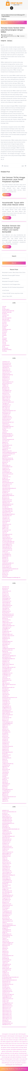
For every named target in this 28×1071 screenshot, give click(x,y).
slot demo (4, 322)
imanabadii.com (5, 798)
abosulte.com (5, 558)
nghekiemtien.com (6, 724)
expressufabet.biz (6, 602)
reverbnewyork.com (6, 391)
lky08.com (4, 681)
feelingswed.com (6, 491)
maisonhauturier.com (7, 515)
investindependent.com (7, 511)
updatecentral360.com (7, 944)
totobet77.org (5, 1001)
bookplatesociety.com (7, 417)
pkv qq (3, 346)
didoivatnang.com (6, 479)
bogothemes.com (6, 406)
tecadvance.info (5, 737)
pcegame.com (5, 527)
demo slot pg (5, 325)
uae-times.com (5, 586)
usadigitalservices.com (7, 673)
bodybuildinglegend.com (7, 711)
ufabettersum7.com (6, 1007)
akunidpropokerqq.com (7, 433)
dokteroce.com (5, 716)
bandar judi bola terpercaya (8, 310)
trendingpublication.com (7, 1003)
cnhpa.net (4, 938)
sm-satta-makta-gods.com (8, 541)
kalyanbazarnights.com (7, 634)
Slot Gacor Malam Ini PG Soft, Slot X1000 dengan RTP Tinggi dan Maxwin (13, 15)
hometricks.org (5, 967)
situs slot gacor (8, 1037)
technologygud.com (6, 929)
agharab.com (5, 449)
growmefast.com (6, 918)
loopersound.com (6, 399)
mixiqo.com (4, 971)
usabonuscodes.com (6, 540)
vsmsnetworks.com (6, 591)
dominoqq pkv (5, 348)
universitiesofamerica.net (8, 615)
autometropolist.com (7, 472)
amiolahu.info (5, 740)
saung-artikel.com (6, 867)
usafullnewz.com (6, 361)
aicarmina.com (5, 380)
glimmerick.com (5, 387)
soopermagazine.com (7, 544)
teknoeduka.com (6, 535)
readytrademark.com (6, 547)
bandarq (4, 328)
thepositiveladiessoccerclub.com (9, 452)
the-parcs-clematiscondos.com (9, 811)
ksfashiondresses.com (7, 935)
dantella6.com (5, 629)
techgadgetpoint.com (7, 911)
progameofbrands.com (7, 616)
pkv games (4, 313)
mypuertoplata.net (6, 604)
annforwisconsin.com (7, 383)
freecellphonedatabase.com (8, 836)
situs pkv (4, 306)
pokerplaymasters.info (7, 820)
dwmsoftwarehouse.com (7, 482)
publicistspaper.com (6, 555)
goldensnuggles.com (6, 853)
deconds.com (5, 574)
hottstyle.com (5, 507)
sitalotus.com (5, 939)
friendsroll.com (5, 423)
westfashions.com (6, 698)
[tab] (11, 8)
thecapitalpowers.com (7, 995)
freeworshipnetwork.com (7, 459)
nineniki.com (5, 640)
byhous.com (5, 788)
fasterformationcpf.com (7, 852)
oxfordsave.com (5, 865)
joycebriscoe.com (6, 379)
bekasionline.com (6, 596)
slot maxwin (9, 1039)
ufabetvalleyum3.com (7, 1018)
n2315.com (4, 677)
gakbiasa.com (5, 793)
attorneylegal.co (5, 908)
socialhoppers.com (6, 674)
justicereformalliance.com (8, 402)
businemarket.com (6, 877)
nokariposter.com (6, 654)
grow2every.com (5, 498)
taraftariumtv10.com (7, 709)
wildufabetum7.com (6, 1024)
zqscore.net (5, 946)
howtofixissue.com (6, 606)
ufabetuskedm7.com (6, 1014)
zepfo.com (4, 532)
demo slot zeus (5, 319)
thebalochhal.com (6, 370)
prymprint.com (5, 957)
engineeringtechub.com (7, 905)
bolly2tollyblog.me (6, 783)
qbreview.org (5, 618)
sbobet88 (21, 1037)
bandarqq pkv (9, 1064)
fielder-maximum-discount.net (9, 684)
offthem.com (5, 592)
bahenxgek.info (5, 826)
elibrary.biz (4, 438)
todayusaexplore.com (7, 366)
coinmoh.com (5, 475)
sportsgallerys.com (6, 899)
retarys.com (5, 850)
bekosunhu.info (5, 750)
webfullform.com (6, 609)
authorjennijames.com (7, 445)
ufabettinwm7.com (6, 1008)
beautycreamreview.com (7, 473)
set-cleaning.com (6, 553)
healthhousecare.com (7, 499)
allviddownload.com (6, 611)
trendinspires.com (6, 703)
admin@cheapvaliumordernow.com (9, 36)
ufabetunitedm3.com (7, 1011)
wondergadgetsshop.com (8, 426)
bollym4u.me (5, 782)
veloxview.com (5, 1020)
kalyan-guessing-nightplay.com (9, 655)
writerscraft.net (5, 665)
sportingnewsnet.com (7, 890)
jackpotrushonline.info (7, 833)
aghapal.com (5, 442)
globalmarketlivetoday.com (8, 495)
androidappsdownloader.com (8, 658)
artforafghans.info (6, 732)
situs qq (4, 342)
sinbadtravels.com (6, 842)
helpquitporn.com (6, 502)
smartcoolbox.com (6, 988)
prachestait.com (6, 730)
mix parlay (8, 1060)
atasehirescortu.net (6, 903)
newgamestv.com (6, 898)
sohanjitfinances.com (7, 990)
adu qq (3, 307)
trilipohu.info (5, 799)
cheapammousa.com (7, 450)
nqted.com (4, 522)
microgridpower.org (6, 969)
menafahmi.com (6, 518)
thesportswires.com (6, 888)
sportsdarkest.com (6, 885)
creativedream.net (6, 675)
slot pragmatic (23, 1041)
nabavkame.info (5, 792)
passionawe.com (6, 975)
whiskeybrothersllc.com (7, 1023)
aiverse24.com (5, 560)
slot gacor (15, 1039)
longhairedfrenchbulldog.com (8, 875)
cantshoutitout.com (6, 601)
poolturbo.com (5, 729)
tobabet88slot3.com (6, 997)
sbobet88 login (5, 1062)
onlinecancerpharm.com (7, 921)
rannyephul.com (5, 704)
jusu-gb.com (5, 813)
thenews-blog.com (6, 537)
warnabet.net (5, 780)
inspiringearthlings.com (7, 509)
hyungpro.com (5, 889)
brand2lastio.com (6, 671)
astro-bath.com (5, 440)
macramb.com (5, 693)
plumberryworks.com (6, 978)
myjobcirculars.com (6, 624)
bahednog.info (5, 824)
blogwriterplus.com (6, 816)
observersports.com (6, 870)
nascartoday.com (6, 521)
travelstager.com (6, 701)
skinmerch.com (5, 393)
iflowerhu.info (5, 795)
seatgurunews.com (6, 427)
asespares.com (5, 468)
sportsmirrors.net (6, 900)
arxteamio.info (5, 952)
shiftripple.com (5, 985)
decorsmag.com (5, 612)
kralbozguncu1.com (6, 512)
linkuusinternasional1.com (8, 422)
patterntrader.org (6, 936)
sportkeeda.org (5, 958)
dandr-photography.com (7, 714)
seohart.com (5, 551)
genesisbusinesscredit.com (8, 687)
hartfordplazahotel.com (7, 789)
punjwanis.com (5, 810)
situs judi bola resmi (6, 329)
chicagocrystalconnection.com (9, 796)
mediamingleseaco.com (7, 721)
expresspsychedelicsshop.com (9, 488)
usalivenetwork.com (6, 831)
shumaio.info (5, 760)
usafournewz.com (6, 368)
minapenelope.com (6, 400)
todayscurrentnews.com (7, 998)
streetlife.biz (5, 775)
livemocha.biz (5, 773)
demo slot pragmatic (6, 317)
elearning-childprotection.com (8, 667)
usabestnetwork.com (7, 846)
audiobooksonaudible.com (8, 563)
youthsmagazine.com (7, 882)
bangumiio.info (5, 749)
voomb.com (4, 909)
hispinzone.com (5, 632)
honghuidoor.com (6, 637)
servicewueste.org (6, 619)
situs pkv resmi (5, 315)
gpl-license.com (5, 496)
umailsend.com (5, 849)
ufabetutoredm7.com (7, 1017)
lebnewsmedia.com (6, 419)
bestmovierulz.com (6, 396)
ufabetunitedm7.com (7, 1013)
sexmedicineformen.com (7, 984)
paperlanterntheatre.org (7, 458)
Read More (7, 195)
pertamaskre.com (6, 827)
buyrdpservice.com (6, 856)
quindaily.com (5, 557)
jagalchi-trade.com (6, 397)
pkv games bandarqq (6, 349)
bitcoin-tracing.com (6, 565)
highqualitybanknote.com (7, 504)
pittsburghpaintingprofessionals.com (10, 977)
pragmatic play (9, 1041)
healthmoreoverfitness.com (8, 625)
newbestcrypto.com (6, 863)
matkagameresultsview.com (8, 648)
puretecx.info (5, 736)
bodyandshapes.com (6, 567)
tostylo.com (5, 859)
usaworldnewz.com (6, 364)
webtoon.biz (5, 886)
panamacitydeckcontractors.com (9, 697)
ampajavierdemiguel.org (7, 374)
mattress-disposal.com (7, 923)
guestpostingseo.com (7, 817)
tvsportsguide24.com (7, 912)
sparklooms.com (6, 992)
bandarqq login (23, 1053)
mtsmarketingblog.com (7, 723)
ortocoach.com (5, 974)
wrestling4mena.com (7, 668)
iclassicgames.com (6, 866)
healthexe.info (5, 734)
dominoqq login (6, 1057)
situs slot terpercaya (5, 1043)
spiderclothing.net (6, 425)
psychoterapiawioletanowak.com (9, 980)
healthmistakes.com (6, 934)
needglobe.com (5, 972)
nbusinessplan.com (6, 598)
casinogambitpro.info (7, 818)
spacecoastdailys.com (7, 545)
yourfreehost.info (6, 409)
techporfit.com (5, 595)
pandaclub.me (5, 785)
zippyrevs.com (5, 621)
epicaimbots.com (6, 485)
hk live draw (4, 330)
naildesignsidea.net (6, 455)
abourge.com (5, 462)
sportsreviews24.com (7, 913)
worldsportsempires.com (7, 942)
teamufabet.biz (5, 608)
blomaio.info (5, 753)
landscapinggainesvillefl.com (8, 514)
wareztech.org (5, 844)
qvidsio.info (4, 759)
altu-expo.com (5, 443)
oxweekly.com (5, 696)
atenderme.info (5, 747)
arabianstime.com (6, 469)
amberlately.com (6, 377)
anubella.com (5, 561)
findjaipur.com (5, 384)
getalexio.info (5, 954)
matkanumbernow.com (7, 622)
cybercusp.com (5, 571)
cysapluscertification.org (7, 763)
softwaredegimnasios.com (8, 542)
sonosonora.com (6, 420)
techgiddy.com (5, 830)
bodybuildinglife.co (6, 926)
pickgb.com (4, 932)
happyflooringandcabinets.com (9, 925)
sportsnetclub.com (6, 862)
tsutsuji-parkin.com (6, 448)
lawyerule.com (5, 720)
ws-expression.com (6, 530)
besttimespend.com (6, 959)
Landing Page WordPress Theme (10, 1068)
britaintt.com (5, 573)
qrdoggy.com (5, 928)
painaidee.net (5, 883)
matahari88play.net (6, 879)
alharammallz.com (6, 465)
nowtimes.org (5, 770)
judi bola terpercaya (16, 1060)
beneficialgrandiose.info (7, 752)
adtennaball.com (6, 644)
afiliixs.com (4, 463)
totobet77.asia (5, 1000)
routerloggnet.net (6, 628)
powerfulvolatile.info (6, 757)
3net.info (4, 429)
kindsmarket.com (6, 690)
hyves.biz (4, 776)
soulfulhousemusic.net (7, 991)
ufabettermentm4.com (7, 1005)
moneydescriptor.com (7, 880)
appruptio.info (5, 801)
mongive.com (5, 647)
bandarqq (4, 335)
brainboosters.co (6, 376)
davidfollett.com (5, 389)
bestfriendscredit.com (7, 436)
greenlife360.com (6, 599)
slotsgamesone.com (6, 631)
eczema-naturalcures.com (8, 439)
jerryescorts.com (6, 906)
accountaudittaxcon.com (7, 955)
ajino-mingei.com (6, 407)
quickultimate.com (6, 981)
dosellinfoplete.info (6, 755)
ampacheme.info (6, 742)
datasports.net (5, 902)
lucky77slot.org (5, 916)
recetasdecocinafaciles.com (8, 453)
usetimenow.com (6, 660)
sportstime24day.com (7, 892)
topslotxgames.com (6, 627)
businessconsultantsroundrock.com (10, 568)
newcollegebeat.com (6, 390)
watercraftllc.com (6, 461)
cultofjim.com (5, 386)
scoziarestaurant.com (7, 550)
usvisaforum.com (6, 394)
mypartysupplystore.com (7, 381)
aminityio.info (5, 739)
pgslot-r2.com (5, 528)
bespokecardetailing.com (7, 435)
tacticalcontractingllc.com (8, 994)
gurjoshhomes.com (6, 412)
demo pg (4, 333)
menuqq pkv (5, 1034)
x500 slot (21, 1039)
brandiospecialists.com (7, 641)
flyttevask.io (5, 786)
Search (14, 256)
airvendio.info (5, 733)
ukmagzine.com (5, 843)
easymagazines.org (6, 964)
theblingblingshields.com (7, 895)
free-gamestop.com (6, 840)
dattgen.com (5, 478)
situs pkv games (5, 345)
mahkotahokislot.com (7, 919)
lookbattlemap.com (6, 854)
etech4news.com (6, 486)
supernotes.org (5, 941)
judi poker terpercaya (6, 312)
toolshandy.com (5, 700)
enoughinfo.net (5, 778)
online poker (9, 1051)
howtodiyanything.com (7, 508)
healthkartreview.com (7, 501)
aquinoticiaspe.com (6, 873)
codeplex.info (5, 430)
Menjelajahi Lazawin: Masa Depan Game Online (13, 272)
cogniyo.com (5, 962)
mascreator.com (6, 517)
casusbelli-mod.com (6, 416)
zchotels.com (5, 531)
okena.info (4, 432)
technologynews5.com (7, 534)
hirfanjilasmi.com (6, 965)
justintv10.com (5, 719)
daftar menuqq (11, 1047)
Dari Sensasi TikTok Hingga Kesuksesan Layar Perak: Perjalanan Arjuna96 (13, 179)
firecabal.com (5, 492)
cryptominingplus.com (7, 872)
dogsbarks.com (5, 481)
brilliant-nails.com (6, 713)
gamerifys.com (5, 588)
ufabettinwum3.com (6, 1010)
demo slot (4, 316)
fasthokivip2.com (6, 869)
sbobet (24, 1060)
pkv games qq (3, 1055)
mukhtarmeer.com (6, 519)
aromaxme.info (5, 744)
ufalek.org (4, 922)
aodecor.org (4, 767)
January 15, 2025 (7, 34)
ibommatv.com (5, 593)
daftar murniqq (19, 1047)
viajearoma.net (5, 446)
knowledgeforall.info (6, 670)
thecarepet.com (5, 814)
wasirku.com (5, 726)
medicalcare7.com (6, 642)
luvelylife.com (5, 691)
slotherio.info (5, 762)
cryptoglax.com (5, 403)
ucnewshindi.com (6, 834)
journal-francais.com (6, 717)
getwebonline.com (6, 678)
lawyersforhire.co (6, 876)
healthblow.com (5, 661)
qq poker (8, 1049)
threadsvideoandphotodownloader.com (10, 829)
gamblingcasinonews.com (8, 614)
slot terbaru (15, 1037)
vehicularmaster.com (7, 371)
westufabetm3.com (6, 1021)
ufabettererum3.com (7, 1004)
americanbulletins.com (7, 466)
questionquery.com (6, 710)
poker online (4, 340)
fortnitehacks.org (6, 765)
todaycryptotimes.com (7, 538)
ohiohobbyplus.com (6, 404)
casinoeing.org (5, 772)
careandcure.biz (5, 961)
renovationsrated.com (7, 548)
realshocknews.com (6, 931)
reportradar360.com (6, 706)
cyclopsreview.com (6, 476)
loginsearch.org (5, 766)
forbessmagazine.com (7, 494)
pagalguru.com (5, 525)
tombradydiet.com (6, 413)
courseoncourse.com (7, 821)
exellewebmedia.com (6, 839)
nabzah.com (5, 645)
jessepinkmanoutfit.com (7, 847)
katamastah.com (6, 945)
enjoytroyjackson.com (7, 484)
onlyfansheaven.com (6, 680)
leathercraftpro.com (6, 968)
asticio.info (4, 949)
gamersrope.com (6, 837)
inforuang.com (5, 688)
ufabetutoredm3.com (7, 1015)
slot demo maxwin (6, 320)
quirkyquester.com (6, 982)
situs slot (14, 1043)
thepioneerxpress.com (7, 605)
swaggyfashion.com (6, 707)
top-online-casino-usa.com (8, 635)
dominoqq (4, 338)
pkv (3, 336)
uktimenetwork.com (6, 363)
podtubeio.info (5, 756)
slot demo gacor (5, 309)
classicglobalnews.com (7, 570)
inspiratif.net (5, 589)
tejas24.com (5, 727)
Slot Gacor (3, 19)
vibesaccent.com (6, 373)
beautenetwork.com (6, 564)
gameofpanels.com (6, 657)
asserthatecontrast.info (7, 746)
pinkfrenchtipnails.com (7, 896)
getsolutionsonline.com (7, 650)
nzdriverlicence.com (6, 524)
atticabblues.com (6, 471)
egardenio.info (5, 951)
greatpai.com (5, 456)
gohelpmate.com (6, 663)
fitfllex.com (4, 686)
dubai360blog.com (6, 915)
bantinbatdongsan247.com (8, 823)
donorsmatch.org (6, 769)
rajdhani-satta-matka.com (8, 664)
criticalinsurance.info (6, 652)
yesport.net (4, 857)
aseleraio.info (5, 948)
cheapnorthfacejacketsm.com (9, 410)
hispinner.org (5, 651)
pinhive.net (4, 779)
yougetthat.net (5, 860)
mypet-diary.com (6, 694)
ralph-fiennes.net (6, 683)
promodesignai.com (6, 554)
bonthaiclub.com (6, 414)
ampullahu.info (5, 743)
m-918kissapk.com (6, 790)
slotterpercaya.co (6, 987)
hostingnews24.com (6, 505)
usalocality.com (5, 367)
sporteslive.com (5, 893)
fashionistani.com (6, 489)
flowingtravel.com (6, 638)
